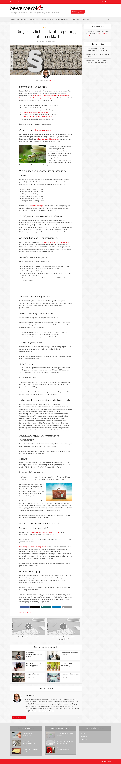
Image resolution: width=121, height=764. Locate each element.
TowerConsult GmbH (15, 2)
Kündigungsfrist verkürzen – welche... (34, 675)
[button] (24, 607)
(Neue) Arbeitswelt (62, 19)
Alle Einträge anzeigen (19, 717)
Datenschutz (84, 739)
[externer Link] (95, 2)
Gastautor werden (106, 761)
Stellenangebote (77, 12)
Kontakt (83, 734)
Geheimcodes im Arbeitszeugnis (27, 734)
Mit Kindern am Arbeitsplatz (69, 652)
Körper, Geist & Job (47, 19)
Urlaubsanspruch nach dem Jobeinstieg (57, 242)
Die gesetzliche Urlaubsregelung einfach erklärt (29, 743)
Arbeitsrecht (34, 19)
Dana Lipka (51, 41)
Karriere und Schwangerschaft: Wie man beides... (34, 654)
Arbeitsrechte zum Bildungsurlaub (48, 139)
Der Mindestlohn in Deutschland (66, 664)
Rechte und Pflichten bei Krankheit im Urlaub (37, 117)
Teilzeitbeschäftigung (37, 206)
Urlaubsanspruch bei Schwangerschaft (35, 112)
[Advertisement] (40, 286)
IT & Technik (75, 19)
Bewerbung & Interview (19, 19)
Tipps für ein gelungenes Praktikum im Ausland (64, 748)
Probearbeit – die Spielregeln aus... (70, 675)
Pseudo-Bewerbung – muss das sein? (65, 734)
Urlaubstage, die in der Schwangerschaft (32, 547)
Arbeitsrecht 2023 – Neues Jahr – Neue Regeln (34, 664)
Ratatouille (85, 19)
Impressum (84, 736)
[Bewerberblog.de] (26, 8)
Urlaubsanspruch (26, 612)
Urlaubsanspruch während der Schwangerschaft (44, 532)
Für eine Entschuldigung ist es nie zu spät (30, 750)
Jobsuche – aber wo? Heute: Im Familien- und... (65, 742)
